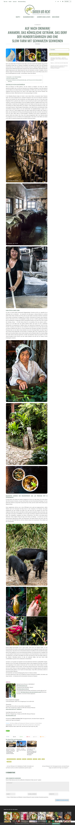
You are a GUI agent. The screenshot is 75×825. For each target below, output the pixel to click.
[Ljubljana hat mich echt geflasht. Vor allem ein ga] (50, 816)
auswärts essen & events (43, 17)
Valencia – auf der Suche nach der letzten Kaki (21, 750)
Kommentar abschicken (62, 800)
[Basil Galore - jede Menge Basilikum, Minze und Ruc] (8, 816)
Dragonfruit (9, 761)
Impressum (15, 1)
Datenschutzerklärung (21, 1)
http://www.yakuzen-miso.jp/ (22, 688)
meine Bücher (55, 17)
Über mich (5, 1)
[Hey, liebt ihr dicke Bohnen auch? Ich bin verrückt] (67, 816)
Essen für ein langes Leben (12, 78)
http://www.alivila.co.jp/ (11, 715)
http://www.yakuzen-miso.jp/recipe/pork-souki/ (31, 692)
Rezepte (18, 17)
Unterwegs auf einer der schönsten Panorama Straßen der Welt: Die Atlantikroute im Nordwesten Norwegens (31, 751)
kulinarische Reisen (28, 17)
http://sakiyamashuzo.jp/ (21, 685)
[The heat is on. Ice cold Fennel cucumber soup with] (42, 816)
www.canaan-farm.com (11, 709)
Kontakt (10, 1)
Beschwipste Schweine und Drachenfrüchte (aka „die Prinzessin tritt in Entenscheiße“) (24, 80)
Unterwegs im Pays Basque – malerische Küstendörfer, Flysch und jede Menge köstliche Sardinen (10, 751)
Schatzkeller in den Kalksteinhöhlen (14, 76)
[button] (9, 736)
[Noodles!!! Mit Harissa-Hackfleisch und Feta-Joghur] (33, 816)
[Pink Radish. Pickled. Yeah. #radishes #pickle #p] (25, 816)
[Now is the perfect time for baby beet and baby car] (59, 816)
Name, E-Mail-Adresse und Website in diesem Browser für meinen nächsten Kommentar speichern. (27, 797)
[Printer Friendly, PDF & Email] (8, 731)
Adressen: (10, 81)
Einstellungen (56, 823)
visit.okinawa (9, 724)
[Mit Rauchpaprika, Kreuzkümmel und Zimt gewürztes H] (16, 816)
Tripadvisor (19, 709)
